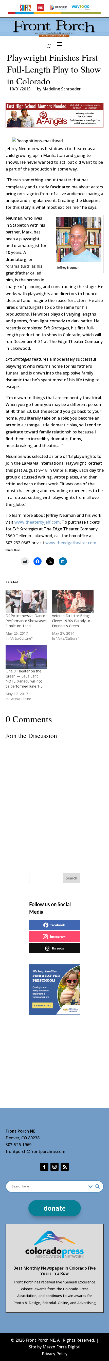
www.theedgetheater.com (70, 543)
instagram (58, 936)
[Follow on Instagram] (54, 1167)
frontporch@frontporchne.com (35, 1151)
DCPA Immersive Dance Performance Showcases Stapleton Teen (26, 620)
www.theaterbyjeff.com (37, 522)
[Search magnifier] (97, 1186)
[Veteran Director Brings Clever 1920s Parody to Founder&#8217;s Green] (73, 601)
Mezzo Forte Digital (61, 1347)
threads (58, 948)
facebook (57, 925)
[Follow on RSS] (65, 1167)
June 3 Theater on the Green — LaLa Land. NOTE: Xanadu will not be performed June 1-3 (24, 679)
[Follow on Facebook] (44, 1167)
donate (55, 1208)
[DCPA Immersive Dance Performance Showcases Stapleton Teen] (26, 601)
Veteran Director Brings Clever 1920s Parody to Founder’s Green (71, 620)
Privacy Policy (54, 1353)
